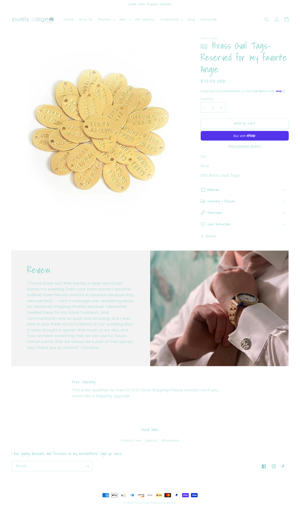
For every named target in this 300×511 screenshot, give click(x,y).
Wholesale (170, 440)
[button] (106, 19)
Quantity (207, 99)
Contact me (131, 440)
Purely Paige (142, 502)
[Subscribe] (87, 466)
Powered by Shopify (163, 502)
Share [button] (211, 236)
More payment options (245, 146)
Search (151, 440)
